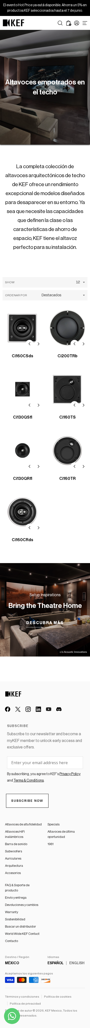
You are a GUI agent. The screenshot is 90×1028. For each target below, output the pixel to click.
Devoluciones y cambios (21, 904)
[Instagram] (28, 709)
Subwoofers (13, 851)
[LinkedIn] (38, 709)
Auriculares (13, 858)
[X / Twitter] (17, 709)
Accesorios (13, 873)
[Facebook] (7, 709)
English (76, 963)
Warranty (11, 912)
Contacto (11, 941)
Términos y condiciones (22, 996)
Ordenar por (16, 295)
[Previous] (30, 344)
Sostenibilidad (15, 919)
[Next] (38, 344)
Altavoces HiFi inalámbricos (15, 834)
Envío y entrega (15, 897)
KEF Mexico (53, 1010)
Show (9, 282)
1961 (51, 844)
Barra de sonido (16, 844)
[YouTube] (48, 709)
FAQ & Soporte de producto (17, 887)
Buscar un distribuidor (20, 926)
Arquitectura (14, 865)
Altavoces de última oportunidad (61, 834)
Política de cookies (58, 996)
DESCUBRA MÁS (45, 623)
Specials (54, 824)
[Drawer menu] (85, 23)
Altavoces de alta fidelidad (23, 824)
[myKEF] (76, 23)
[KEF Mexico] (13, 22)
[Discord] (59, 709)
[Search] (60, 23)
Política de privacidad (25, 1003)
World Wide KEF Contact (22, 933)
